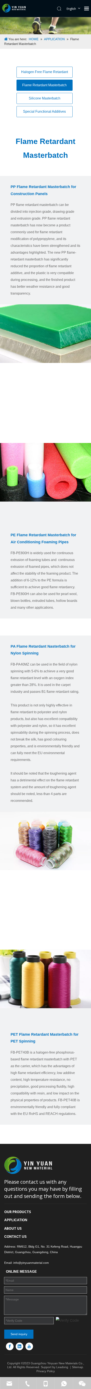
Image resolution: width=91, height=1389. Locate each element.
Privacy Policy (45, 1371)
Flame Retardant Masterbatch (44, 85)
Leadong (62, 1367)
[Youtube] (29, 1346)
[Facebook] (10, 1346)
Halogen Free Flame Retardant (44, 72)
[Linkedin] (19, 1346)
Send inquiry (19, 1334)
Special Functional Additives (44, 111)
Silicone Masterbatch (44, 98)
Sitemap (77, 1367)
